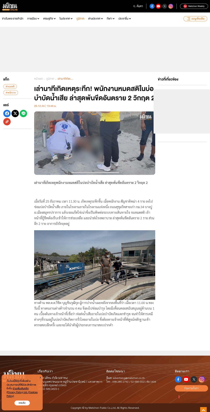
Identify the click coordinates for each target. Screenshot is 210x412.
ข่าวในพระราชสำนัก (12, 18)
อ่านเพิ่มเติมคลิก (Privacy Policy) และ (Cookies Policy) (22, 392)
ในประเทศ (65, 18)
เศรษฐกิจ (48, 18)
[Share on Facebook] (7, 113)
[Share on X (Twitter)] (15, 113)
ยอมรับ (22, 403)
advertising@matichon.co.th (129, 378)
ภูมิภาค (80, 18)
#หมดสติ (10, 86)
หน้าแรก (38, 78)
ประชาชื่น (123, 18)
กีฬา (109, 18)
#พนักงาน (11, 92)
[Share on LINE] (23, 113)
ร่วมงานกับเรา (191, 388)
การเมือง (32, 18)
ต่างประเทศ (94, 18)
